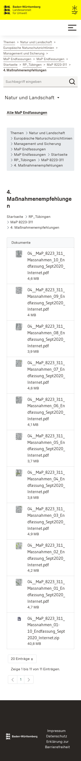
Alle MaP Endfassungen (27, 113)
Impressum (56, 731)
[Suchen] (72, 81)
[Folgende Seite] (29, 679)
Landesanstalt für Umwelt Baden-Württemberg (29, 9)
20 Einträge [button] (24, 660)
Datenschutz (56, 736)
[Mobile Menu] (72, 27)
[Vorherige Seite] (12, 679)
